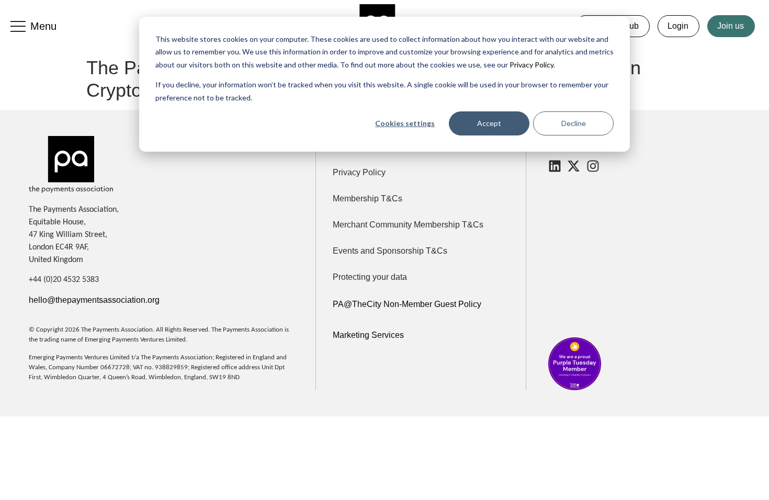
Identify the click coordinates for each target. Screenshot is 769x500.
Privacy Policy (530, 64)
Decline (573, 123)
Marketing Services (368, 335)
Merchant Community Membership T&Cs (408, 224)
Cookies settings (405, 123)
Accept (489, 123)
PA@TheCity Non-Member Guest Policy (407, 304)
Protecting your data (370, 276)
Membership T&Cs (367, 198)
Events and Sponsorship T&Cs (390, 250)
